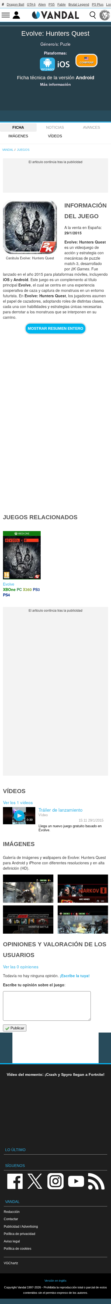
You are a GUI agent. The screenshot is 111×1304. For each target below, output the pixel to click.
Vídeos (55, 136)
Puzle (65, 44)
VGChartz (11, 1263)
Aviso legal (12, 1241)
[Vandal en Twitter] (35, 1181)
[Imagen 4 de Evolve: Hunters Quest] (83, 889)
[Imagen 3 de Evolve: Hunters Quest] (28, 919)
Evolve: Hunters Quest (55, 33)
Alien (42, 4)
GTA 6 (31, 4)
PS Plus (97, 4)
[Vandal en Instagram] (55, 1181)
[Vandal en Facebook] (14, 1181)
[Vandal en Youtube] (76, 1181)
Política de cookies (17, 1248)
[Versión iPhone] (63, 63)
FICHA (18, 127)
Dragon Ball (15, 4)
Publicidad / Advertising (21, 1226)
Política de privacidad (19, 1233)
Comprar (86, 62)
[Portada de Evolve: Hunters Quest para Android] (30, 227)
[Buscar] (93, 15)
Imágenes (18, 136)
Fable (61, 4)
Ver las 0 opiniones (21, 966)
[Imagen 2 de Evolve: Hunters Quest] (83, 919)
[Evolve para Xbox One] (22, 554)
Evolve (8, 584)
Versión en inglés (55, 1280)
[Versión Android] (47, 64)
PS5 (51, 4)
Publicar (16, 1028)
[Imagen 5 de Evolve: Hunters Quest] (28, 889)
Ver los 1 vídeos (18, 802)
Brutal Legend (78, 4)
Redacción (12, 1211)
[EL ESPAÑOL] (104, 15)
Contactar (11, 1219)
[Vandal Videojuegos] (55, 14)
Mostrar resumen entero (55, 328)
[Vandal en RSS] (96, 1181)
